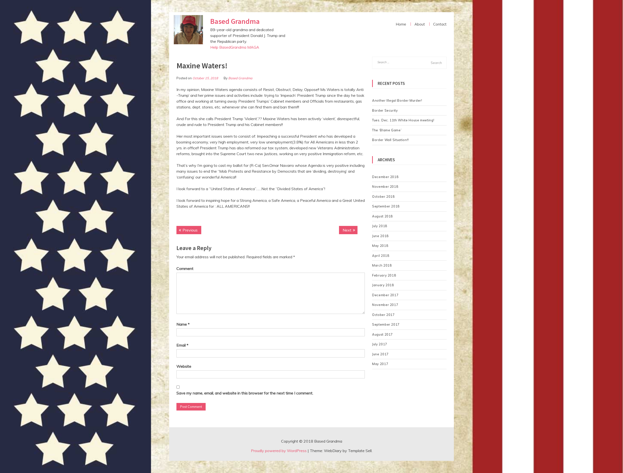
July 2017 (379, 344)
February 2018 (384, 275)
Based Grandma (235, 21)
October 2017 (383, 315)
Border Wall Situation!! (390, 140)
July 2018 (379, 226)
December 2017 (385, 295)
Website (183, 366)
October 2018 (383, 196)
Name (183, 324)
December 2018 (385, 177)
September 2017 (386, 324)
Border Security (385, 110)
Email (182, 345)
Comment (184, 268)
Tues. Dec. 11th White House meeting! (403, 120)
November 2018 (385, 186)
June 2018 (380, 236)
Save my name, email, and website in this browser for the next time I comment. (244, 393)
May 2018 (380, 246)
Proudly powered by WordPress (279, 450)
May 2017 (380, 364)
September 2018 (386, 206)
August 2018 (382, 216)
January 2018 (383, 285)
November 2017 (385, 305)
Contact (440, 24)
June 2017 (380, 354)
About (419, 24)
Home (401, 24)
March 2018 (382, 265)
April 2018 (380, 256)
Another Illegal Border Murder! (397, 100)
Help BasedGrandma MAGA (234, 47)
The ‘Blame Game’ (387, 130)
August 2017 (382, 334)
